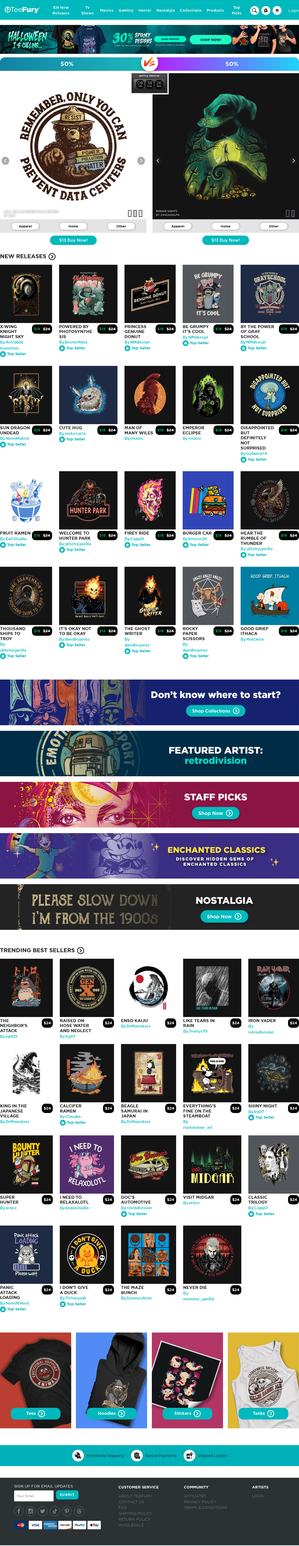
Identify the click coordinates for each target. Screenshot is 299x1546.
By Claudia (70, 1117)
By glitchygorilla (75, 544)
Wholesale (131, 1525)
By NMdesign (137, 342)
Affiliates (195, 1496)
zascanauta (170, 214)
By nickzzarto (72, 434)
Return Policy (134, 1519)
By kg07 (67, 1036)
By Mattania (252, 639)
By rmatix (134, 438)
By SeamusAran (136, 1298)
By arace (8, 1208)
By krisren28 (195, 539)
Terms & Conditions (205, 1508)
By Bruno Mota (73, 342)
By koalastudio (74, 1208)
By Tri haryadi (73, 1298)
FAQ (122, 1508)
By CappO (134, 539)
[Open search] (254, 10)
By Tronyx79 (195, 1031)
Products (215, 10)
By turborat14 (254, 454)
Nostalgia (166, 10)
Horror (145, 10)
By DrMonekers (136, 1026)
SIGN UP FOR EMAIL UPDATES (43, 1486)
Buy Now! (73, 240)
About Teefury (135, 1496)
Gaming (126, 10)
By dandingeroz (74, 639)
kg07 (11, 214)
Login (293, 10)
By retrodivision (136, 1208)
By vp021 (8, 1036)
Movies (107, 10)
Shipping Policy (135, 1513)
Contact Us (131, 1502)
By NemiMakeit (14, 438)
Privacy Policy (200, 1502)
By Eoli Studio (13, 539)
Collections (191, 10)
